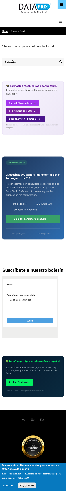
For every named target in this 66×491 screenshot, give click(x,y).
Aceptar (8, 485)
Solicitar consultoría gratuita (30, 218)
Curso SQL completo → (21, 103)
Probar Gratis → (18, 382)
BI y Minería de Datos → (22, 111)
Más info (23, 477)
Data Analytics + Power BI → (24, 118)
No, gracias (26, 485)
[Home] (34, 7)
